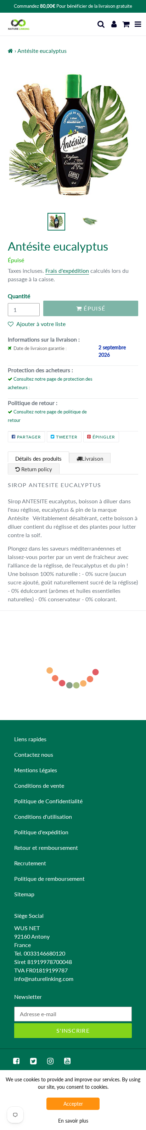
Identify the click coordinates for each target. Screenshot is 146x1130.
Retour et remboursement (46, 847)
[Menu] (138, 24)
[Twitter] (33, 1061)
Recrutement (30, 863)
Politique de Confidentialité (48, 801)
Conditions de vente (39, 785)
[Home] (10, 50)
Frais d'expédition (67, 270)
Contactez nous (33, 754)
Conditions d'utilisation (43, 816)
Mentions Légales (35, 770)
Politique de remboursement (49, 878)
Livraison (92, 458)
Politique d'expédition (41, 832)
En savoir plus (73, 1121)
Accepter (73, 1104)
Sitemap (24, 894)
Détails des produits (38, 458)
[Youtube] (67, 1061)
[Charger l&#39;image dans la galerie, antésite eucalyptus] (90, 222)
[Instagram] (50, 1061)
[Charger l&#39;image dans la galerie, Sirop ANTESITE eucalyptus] (56, 222)
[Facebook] (16, 1061)
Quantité (19, 296)
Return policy (36, 469)
